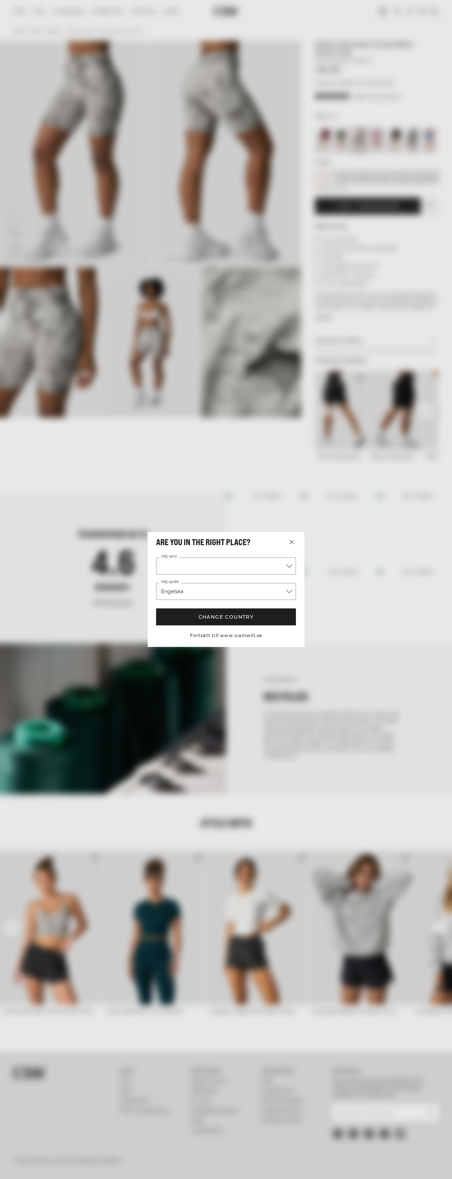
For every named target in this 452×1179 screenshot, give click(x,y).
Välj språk (170, 582)
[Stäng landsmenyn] (291, 542)
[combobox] (226, 566)
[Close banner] (441, 1096)
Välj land (169, 556)
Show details (368, 1165)
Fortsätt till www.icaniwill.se (226, 635)
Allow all (375, 1103)
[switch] (203, 1165)
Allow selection (375, 1124)
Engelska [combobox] (172, 591)
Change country (226, 617)
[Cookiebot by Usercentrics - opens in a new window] (46, 1165)
